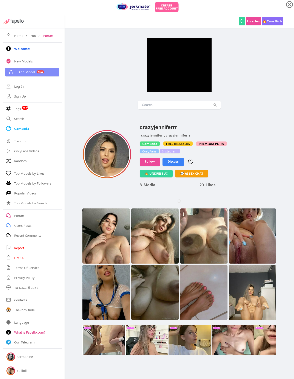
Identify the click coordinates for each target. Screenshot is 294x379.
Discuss (173, 161)
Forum (48, 35)
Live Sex (253, 21)
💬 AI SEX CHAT (191, 173)
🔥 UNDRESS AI (156, 173)
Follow (150, 161)
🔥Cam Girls (272, 21)
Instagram (170, 151)
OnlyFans (149, 151)
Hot (33, 35)
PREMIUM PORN (211, 143)
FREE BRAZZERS (178, 143)
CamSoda (149, 143)
